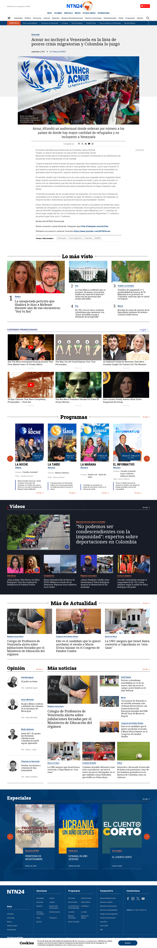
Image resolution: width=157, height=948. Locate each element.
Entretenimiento (110, 18)
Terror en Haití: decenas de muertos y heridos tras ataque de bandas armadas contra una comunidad (128, 486)
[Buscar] (148, 18)
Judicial (46, 18)
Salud (121, 18)
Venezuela (35, 34)
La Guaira (65, 23)
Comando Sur (49, 576)
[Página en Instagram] (132, 899)
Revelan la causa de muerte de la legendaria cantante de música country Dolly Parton (133, 312)
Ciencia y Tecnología (93, 18)
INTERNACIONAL (104, 13)
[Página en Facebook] (127, 899)
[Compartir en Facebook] (79, 144)
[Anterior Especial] (10, 837)
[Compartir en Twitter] (82, 144)
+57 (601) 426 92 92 (139, 910)
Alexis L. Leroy (30, 750)
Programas (130, 18)
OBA (101, 929)
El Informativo (124, 464)
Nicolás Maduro (129, 23)
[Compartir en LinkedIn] (86, 144)
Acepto (128, 943)
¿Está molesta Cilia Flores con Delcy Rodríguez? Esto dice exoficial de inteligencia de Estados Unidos (23, 582)
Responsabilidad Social (108, 898)
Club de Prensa (86, 898)
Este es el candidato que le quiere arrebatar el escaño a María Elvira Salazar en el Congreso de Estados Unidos (78, 646)
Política (28, 18)
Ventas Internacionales (108, 918)
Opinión (140, 18)
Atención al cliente (106, 902)
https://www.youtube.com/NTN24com (92, 231)
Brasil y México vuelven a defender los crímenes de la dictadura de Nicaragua (32, 707)
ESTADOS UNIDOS (89, 13)
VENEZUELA (68, 13)
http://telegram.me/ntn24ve (94, 226)
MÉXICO (78, 13)
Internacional (11, 929)
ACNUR (97, 238)
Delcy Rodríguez (77, 23)
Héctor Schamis (31, 777)
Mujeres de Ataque (85, 917)
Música (120, 306)
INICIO (49, 13)
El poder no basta (29, 681)
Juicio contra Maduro (30, 23)
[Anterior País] (148, 22)
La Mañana (88, 464)
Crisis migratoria (75, 238)
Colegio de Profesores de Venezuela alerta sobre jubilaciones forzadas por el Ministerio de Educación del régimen (26, 647)
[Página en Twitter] (138, 899)
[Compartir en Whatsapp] (92, 144)
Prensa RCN (104, 926)
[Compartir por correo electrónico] (89, 144)
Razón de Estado (73, 922)
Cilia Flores (11, 576)
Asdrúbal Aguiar (27, 677)
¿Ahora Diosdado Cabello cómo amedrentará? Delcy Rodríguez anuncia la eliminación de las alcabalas (95, 583)
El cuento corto (122, 857)
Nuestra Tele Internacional (72, 18)
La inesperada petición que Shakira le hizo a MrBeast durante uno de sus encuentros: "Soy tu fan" (38, 306)
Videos (17, 506)
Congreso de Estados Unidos (67, 636)
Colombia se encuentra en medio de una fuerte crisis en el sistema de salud (94, 487)
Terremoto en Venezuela (49, 23)
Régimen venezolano (89, 576)
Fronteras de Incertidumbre (34, 858)
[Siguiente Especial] (147, 837)
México (9, 922)
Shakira (18, 296)
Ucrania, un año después (78, 858)
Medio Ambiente (27, 729)
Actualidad (18, 18)
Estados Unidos (12, 926)
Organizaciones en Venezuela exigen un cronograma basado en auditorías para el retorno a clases (61, 486)
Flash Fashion (85, 902)
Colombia (88, 238)
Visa (76, 286)
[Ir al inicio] (19, 895)
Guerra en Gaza (111, 636)
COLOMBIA (58, 13)
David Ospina (126, 677)
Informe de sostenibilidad (108, 910)
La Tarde (54, 464)
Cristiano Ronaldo (89, 763)
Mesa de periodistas (72, 917)
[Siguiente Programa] (147, 459)
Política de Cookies (75, 945)
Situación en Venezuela (30, 761)
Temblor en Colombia (126, 286)
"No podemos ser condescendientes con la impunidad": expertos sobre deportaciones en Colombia (107, 534)
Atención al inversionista (108, 906)
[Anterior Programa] (10, 459)
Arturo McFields (27, 700)
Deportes (55, 18)
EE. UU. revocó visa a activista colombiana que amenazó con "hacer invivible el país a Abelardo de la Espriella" (89, 313)
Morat (123, 697)
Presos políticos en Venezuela (110, 23)
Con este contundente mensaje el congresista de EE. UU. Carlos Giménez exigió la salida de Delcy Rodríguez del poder (132, 583)
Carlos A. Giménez (124, 576)
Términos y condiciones (87, 941)
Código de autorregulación (109, 914)
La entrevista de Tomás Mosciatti (73, 907)
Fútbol (119, 763)
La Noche (21, 464)
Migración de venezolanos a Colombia (90, 522)
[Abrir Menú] (9, 18)
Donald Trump (91, 23)
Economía (37, 18)
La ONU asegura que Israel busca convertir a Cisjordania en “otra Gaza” (127, 644)
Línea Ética (103, 922)
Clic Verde (71, 898)
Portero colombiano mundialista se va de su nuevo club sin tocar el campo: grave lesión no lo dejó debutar (133, 685)
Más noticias (61, 668)
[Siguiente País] (148, 24)
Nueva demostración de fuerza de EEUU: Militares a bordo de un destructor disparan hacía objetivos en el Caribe (60, 583)
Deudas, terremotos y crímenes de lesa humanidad (31, 768)
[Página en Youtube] (143, 899)
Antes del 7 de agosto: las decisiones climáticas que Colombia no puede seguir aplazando (31, 738)
